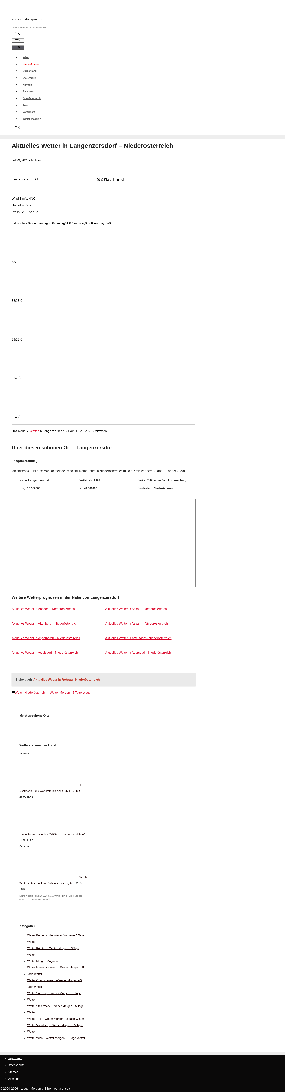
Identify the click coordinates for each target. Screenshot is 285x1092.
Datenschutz (16, 1065)
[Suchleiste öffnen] (17, 34)
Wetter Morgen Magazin (42, 961)
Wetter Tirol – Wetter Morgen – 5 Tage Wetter (55, 1018)
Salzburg (28, 91)
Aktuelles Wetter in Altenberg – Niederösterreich (45, 623)
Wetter (34, 431)
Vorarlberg (29, 112)
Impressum (15, 1058)
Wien (26, 57)
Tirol (25, 105)
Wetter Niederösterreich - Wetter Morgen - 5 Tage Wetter (53, 692)
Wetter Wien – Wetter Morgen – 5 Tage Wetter (56, 1038)
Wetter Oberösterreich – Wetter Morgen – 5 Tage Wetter (54, 983)
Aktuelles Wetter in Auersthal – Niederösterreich (138, 652)
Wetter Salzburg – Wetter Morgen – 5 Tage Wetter (54, 996)
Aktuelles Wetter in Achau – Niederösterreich (136, 609)
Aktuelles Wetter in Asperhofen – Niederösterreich (46, 638)
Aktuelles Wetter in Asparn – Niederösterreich (136, 623)
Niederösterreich (32, 64)
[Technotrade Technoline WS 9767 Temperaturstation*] (48, 827)
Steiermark (29, 78)
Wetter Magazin (32, 118)
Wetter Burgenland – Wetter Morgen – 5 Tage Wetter (55, 938)
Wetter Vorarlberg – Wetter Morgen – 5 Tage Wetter (55, 1028)
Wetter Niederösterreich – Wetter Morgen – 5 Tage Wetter (55, 970)
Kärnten (27, 84)
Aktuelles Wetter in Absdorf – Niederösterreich (43, 609)
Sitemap (13, 1072)
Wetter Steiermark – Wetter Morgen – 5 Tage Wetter (55, 1009)
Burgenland (30, 71)
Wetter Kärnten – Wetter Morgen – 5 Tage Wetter (53, 951)
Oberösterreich (32, 98)
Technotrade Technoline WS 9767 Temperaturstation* (52, 833)
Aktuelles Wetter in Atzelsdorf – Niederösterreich (138, 638)
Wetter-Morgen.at (27, 19)
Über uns (13, 1078)
